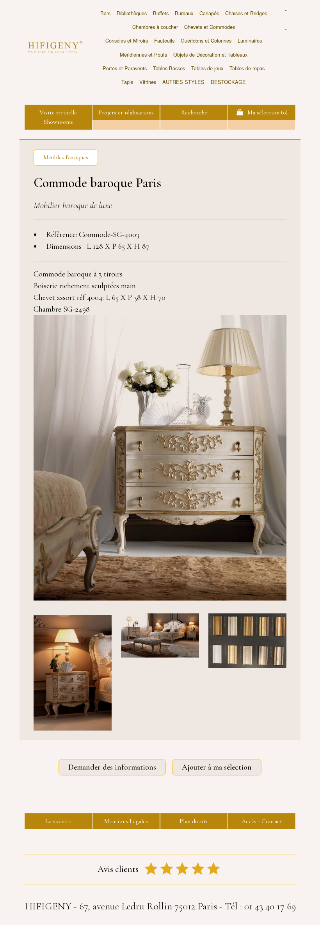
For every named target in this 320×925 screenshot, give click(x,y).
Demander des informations (112, 767)
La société (58, 821)
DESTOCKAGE (228, 82)
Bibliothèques (132, 13)
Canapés (209, 13)
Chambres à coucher (155, 26)
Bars (105, 13)
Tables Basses (169, 68)
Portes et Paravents (125, 68)
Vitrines (147, 82)
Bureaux (184, 13)
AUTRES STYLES (183, 82)
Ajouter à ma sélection (217, 767)
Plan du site (194, 821)
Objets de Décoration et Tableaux (210, 54)
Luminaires (250, 40)
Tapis (127, 82)
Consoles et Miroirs (126, 40)
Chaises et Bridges (246, 13)
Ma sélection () (265, 112)
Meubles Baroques (65, 157)
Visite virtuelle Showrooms (58, 117)
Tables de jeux (207, 68)
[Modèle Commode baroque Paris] (72, 673)
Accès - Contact (262, 821)
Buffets (161, 13)
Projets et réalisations (126, 112)
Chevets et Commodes (209, 26)
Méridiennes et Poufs (143, 54)
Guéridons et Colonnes (206, 40)
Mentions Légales (126, 821)
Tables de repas (247, 68)
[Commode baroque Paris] (160, 458)
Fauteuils (164, 40)
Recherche (194, 112)
